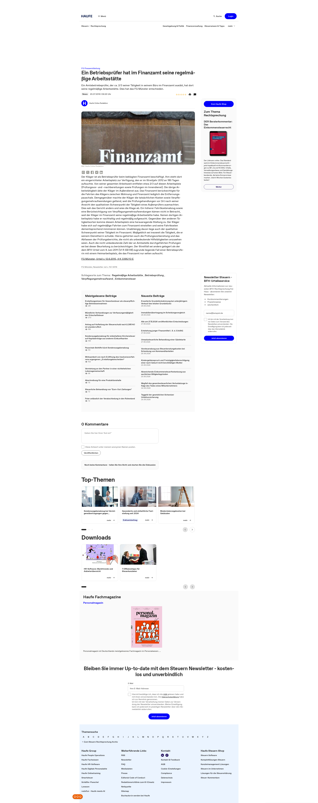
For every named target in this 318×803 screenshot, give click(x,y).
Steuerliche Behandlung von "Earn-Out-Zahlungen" (108, 389)
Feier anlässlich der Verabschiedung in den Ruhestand (110, 398)
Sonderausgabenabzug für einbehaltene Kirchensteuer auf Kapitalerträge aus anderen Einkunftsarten (110, 337)
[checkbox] (82, 446)
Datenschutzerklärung (170, 697)
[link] (85, 26)
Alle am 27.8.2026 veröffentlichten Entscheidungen (164, 321)
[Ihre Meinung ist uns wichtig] (78, 796)
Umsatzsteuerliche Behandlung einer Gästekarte (163, 339)
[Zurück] (185, 529)
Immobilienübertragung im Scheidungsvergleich (163, 312)
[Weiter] (192, 529)
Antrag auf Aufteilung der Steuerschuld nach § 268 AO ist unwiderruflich (110, 325)
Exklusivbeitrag (130, 520)
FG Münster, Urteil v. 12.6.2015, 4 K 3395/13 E (107, 259)
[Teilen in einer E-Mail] (83, 172)
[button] (231, 16)
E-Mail (130, 683)
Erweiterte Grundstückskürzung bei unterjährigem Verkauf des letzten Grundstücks (164, 302)
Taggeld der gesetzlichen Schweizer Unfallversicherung (157, 395)
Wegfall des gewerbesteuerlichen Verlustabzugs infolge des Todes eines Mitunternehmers (164, 384)
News (85, 94)
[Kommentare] (195, 95)
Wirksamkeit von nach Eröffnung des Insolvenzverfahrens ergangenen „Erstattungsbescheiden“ (110, 358)
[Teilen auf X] (88, 172)
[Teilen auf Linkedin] (101, 172)
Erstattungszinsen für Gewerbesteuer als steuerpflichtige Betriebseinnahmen (110, 302)
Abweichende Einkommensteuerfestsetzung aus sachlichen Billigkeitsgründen (163, 372)
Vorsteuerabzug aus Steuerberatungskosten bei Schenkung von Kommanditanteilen (163, 349)
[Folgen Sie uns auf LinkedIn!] (162, 755)
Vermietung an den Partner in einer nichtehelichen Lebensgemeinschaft (108, 369)
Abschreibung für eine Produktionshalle (103, 380)
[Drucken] (190, 95)
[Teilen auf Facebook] (92, 172)
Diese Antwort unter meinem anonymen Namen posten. (110, 447)
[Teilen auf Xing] (97, 172)
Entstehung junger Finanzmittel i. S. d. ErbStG (162, 330)
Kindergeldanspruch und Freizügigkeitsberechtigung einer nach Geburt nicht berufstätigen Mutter (165, 361)
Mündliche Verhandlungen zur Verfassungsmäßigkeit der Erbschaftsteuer (109, 313)
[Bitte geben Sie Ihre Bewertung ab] (185, 95)
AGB (165, 694)
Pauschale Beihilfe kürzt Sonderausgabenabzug (107, 347)
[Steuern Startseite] (87, 16)
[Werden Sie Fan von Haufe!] (166, 755)
